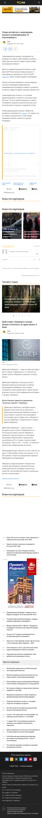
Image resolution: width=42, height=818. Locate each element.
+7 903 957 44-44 (10, 790)
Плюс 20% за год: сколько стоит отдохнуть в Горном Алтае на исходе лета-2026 (23, 539)
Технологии (10, 333)
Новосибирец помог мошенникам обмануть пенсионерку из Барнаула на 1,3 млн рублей (23, 683)
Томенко (24, 113)
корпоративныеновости (10, 478)
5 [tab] (26, 316)
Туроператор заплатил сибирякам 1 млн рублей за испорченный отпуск (21, 655)
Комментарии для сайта (31, 275)
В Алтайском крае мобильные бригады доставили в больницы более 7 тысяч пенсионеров (21, 738)
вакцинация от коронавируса (18, 183)
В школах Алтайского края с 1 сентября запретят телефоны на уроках (21, 702)
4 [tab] (23, 316)
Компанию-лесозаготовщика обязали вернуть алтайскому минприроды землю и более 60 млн (21, 303)
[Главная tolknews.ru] (21, 2)
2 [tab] (16, 316)
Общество (10, 44)
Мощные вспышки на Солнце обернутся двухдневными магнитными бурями (21, 696)
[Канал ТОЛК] (34, 189)
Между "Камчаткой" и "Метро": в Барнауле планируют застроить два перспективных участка (22, 628)
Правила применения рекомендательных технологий (22, 813)
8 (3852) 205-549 (9, 798)
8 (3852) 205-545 (9, 795)
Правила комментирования (15, 811)
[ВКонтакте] (10, 49)
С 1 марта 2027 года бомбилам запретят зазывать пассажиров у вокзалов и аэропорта (21, 723)
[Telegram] (5, 49)
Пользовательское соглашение (16, 809)
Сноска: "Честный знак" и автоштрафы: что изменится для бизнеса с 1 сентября (22, 716)
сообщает (5, 77)
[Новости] (22, 189)
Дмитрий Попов (33, 183)
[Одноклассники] (15, 49)
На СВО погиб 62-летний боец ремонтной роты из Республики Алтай (22, 709)
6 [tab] (29, 316)
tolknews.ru (10, 773)
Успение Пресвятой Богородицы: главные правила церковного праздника (22, 620)
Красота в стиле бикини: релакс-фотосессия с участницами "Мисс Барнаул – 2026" (23, 642)
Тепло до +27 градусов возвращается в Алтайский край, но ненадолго (21, 635)
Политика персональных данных (16, 808)
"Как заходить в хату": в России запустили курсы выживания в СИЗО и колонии (22, 649)
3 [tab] (19, 316)
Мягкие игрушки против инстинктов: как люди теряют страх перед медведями (22, 676)
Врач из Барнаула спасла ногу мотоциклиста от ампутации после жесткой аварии (23, 731)
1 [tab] (13, 316)
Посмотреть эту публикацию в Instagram (19, 153)
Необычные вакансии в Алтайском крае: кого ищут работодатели (22, 669)
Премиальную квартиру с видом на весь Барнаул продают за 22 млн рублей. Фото (21, 613)
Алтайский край (6, 183)
